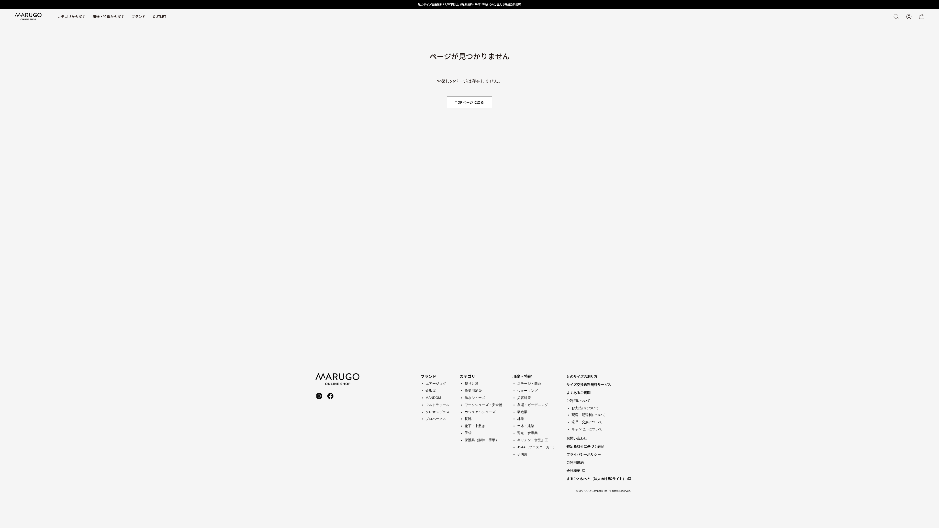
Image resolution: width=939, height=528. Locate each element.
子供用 (522, 454)
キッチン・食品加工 (532, 440)
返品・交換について (586, 422)
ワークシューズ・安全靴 (483, 405)
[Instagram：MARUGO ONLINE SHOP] (319, 396)
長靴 (468, 419)
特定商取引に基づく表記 (585, 446)
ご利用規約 (575, 462)
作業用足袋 (473, 390)
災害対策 (524, 397)
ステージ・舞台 (529, 383)
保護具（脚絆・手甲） (482, 440)
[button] (138, 16)
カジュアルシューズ (480, 412)
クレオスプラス (437, 412)
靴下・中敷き (475, 426)
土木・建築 (525, 426)
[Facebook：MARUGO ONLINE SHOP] (330, 396)
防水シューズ (475, 397)
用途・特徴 (522, 376)
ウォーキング (527, 390)
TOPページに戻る (469, 102)
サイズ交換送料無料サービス (589, 384)
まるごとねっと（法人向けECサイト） (596, 479)
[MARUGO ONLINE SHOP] (28, 16)
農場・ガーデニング (532, 405)
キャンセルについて (586, 429)
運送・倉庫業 (527, 433)
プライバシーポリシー (584, 454)
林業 (520, 419)
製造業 (522, 412)
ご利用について (579, 401)
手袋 (468, 433)
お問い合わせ (577, 438)
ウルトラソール (437, 405)
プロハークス (435, 419)
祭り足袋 (471, 383)
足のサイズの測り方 (582, 376)
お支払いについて (585, 408)
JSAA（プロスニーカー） (536, 447)
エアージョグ (435, 383)
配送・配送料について (588, 415)
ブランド (428, 376)
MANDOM (433, 397)
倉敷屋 (430, 390)
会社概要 (573, 471)
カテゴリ (467, 376)
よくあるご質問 (579, 393)
